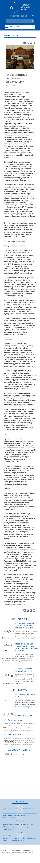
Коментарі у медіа (20, 715)
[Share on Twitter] (31, 43)
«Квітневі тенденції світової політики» (24, 670)
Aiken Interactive (12, 852)
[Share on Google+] (28, 43)
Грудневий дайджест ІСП (25, 695)
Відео (20, 801)
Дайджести (20, 690)
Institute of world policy (26, 7)
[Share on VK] (34, 43)
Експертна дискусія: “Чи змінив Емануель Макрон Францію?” (25, 625)
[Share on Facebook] (24, 43)
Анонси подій (20, 619)
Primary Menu (14, 27)
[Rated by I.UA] (6, 856)
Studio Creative (28, 852)
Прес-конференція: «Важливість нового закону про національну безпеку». (26, 647)
